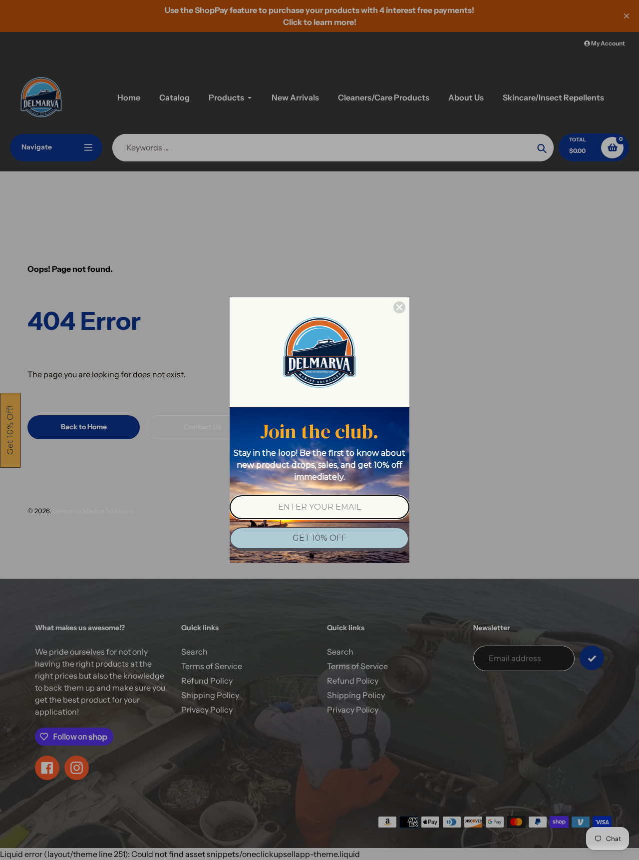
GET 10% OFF (319, 538)
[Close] (399, 307)
